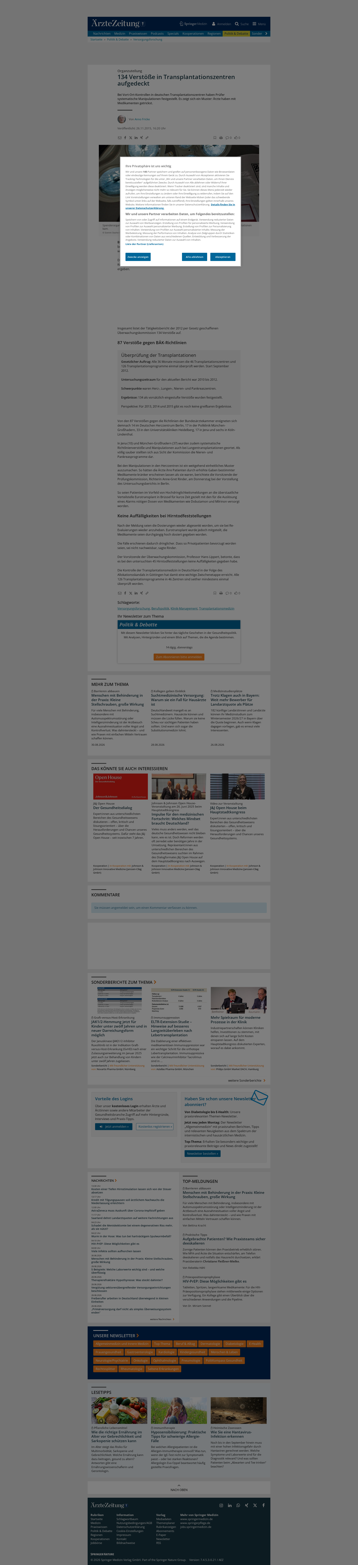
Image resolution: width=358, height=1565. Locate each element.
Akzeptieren (222, 257)
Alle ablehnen (194, 257)
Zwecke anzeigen (138, 257)
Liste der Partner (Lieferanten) (144, 244)
